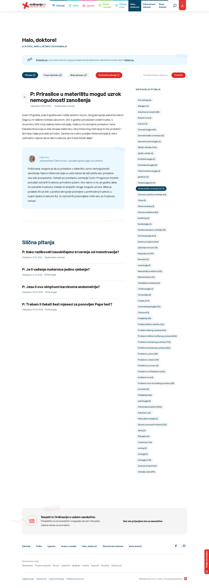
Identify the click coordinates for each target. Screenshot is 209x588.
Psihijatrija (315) (145, 395)
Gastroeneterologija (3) (149, 171)
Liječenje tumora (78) (148, 247)
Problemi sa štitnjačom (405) (151, 371)
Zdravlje (60, 5)
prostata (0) (143, 389)
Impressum (41, 579)
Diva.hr (56, 565)
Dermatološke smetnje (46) (151, 135)
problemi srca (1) (145, 377)
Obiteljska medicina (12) (149, 283)
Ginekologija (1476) (146, 183)
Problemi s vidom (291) (148, 360)
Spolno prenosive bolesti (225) (152, 424)
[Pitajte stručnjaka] (206, 561)
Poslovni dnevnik (43, 565)
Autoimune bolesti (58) (148, 112)
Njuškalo (76, 565)
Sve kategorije (144, 100)
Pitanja (28, 75)
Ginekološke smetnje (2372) (151, 188)
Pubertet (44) (144, 413)
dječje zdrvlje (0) (145, 153)
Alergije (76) (143, 106)
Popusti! (95, 565)
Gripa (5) (142, 200)
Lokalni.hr (65, 565)
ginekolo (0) (143, 177)
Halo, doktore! (89, 546)
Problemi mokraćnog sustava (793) (154, 342)
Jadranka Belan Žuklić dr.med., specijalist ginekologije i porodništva (71, 161)
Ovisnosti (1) (143, 312)
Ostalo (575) (143, 301)
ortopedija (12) (144, 295)
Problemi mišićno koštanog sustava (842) (157, 336)
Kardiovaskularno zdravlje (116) (152, 230)
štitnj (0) (142, 430)
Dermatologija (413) (147, 129)
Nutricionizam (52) (146, 277)
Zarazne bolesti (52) (147, 466)
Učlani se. (129, 60)
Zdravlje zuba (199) (146, 472)
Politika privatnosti (75, 579)
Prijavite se (41, 60)
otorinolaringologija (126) (149, 306)
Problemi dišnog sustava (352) (152, 330)
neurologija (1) (144, 265)
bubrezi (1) (142, 124)
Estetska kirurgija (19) (147, 165)
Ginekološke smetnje (64, 106)
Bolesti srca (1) (144, 118)
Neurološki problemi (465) (150, 271)
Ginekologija (50, 274)
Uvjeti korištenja (56, 579)
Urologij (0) (143, 454)
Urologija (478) (144, 460)
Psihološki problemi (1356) (150, 407)
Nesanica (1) (143, 259)
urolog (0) (142, 448)
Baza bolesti (135, 546)
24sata (85, 565)
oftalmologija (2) (145, 289)
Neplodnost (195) (146, 253)
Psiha (75, 5)
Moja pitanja (76, 75)
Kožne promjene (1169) (148, 242)
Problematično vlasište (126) (151, 324)
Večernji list (27, 565)
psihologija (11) (144, 401)
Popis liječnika (51, 75)
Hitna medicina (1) (146, 206)
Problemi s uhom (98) (148, 354)
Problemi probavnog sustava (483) (154, 348)
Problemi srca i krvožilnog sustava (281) (156, 383)
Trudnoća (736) (145, 442)
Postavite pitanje (107, 75)
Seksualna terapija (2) (148, 418)
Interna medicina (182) (148, 212)
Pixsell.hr (105, 565)
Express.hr (117, 565)
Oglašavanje (28, 579)
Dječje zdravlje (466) (147, 147)
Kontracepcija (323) (147, 236)
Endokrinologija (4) (146, 159)
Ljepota (91, 5)
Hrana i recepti (68, 546)
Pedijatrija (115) (144, 318)
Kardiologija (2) (145, 224)
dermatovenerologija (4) (149, 141)
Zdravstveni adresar (113, 546)
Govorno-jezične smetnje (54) (152, 194)
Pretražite (178, 75)
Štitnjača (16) (144, 436)
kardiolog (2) (143, 218)
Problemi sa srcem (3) (148, 365)
